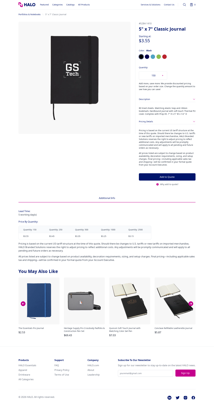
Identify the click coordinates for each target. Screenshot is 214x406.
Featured (44, 4)
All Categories (26, 379)
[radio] (141, 56)
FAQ (56, 365)
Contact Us (169, 4)
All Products (84, 4)
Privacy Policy (61, 370)
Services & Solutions (150, 4)
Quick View (39, 319)
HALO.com (93, 365)
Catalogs (70, 4)
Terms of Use (61, 374)
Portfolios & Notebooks (29, 14)
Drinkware (24, 374)
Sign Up (185, 373)
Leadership (93, 374)
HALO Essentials (27, 365)
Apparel (22, 370)
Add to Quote (167, 177)
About (90, 370)
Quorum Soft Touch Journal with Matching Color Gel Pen (124, 329)
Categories (57, 4)
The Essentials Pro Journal (31, 328)
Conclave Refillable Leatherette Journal (173, 328)
